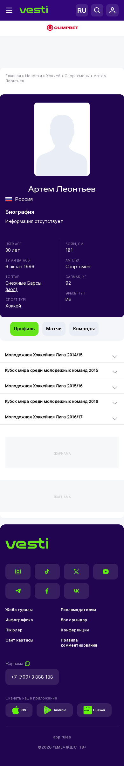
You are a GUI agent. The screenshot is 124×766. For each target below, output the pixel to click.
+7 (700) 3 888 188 (32, 677)
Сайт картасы (19, 640)
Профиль (24, 328)
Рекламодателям (78, 609)
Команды (84, 328)
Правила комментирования (79, 643)
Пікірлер (14, 630)
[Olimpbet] (62, 28)
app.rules (62, 737)
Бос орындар (74, 619)
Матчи (54, 328)
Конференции (75, 630)
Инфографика (19, 619)
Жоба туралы (19, 609)
